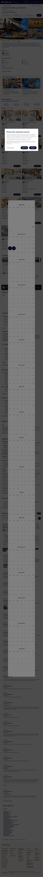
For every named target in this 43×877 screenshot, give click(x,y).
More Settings (10, 147)
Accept (32, 147)
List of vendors (8, 143)
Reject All (24, 147)
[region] (21, 140)
